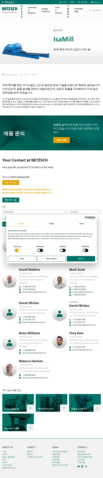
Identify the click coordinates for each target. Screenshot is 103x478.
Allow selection (51, 258)
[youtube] (78, 466)
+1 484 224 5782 (29, 286)
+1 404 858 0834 (29, 375)
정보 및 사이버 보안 (60, 465)
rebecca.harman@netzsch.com (35, 377)
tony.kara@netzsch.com (82, 349)
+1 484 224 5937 (79, 286)
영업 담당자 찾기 (84, 454)
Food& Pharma (58, 10)
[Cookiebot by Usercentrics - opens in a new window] (86, 217)
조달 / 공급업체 (8, 457)
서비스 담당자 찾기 (85, 457)
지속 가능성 (7, 465)
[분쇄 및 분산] (9, 10)
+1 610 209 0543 (29, 289)
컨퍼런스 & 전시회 (34, 457)
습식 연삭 (24, 74)
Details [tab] (51, 223)
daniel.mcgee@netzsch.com (33, 322)
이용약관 (56, 457)
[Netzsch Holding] (3, 2)
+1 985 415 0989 (79, 289)
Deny (22, 258)
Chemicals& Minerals (32, 10)
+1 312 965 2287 (79, 347)
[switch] (40, 250)
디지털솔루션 (68, 10)
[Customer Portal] (86, 466)
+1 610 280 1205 (29, 316)
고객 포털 (81, 462)
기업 (4, 451)
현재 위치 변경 (11, 182)
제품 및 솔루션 (11, 74)
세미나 (30, 451)
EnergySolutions (46, 10)
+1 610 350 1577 (29, 319)
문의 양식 (81, 451)
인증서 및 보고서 (9, 467)
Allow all (81, 258)
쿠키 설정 (56, 462)
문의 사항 (61, 140)
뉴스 (4, 459)
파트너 (5, 462)
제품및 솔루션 (22, 10)
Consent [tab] (21, 223)
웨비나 (30, 454)
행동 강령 (56, 454)
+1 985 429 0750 (79, 294)
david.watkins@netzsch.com (34, 292)
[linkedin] (82, 466)
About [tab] (81, 223)
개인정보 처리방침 (59, 451)
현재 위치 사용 (11, 200)
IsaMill (34, 74)
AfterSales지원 (78, 10)
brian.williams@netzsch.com (34, 353)
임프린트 (56, 459)
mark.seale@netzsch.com (82, 292)
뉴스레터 (81, 459)
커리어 (5, 454)
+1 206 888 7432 (29, 350)
